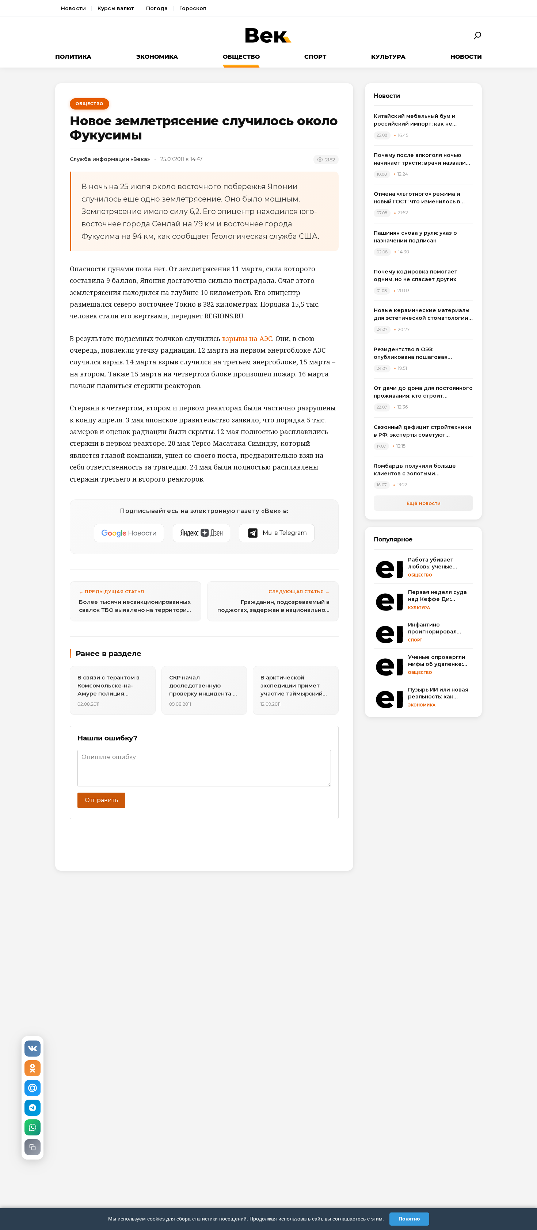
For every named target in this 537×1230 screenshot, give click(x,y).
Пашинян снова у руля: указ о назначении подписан (415, 237)
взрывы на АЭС (247, 338)
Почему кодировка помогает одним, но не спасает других (415, 275)
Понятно (409, 1219)
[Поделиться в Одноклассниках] (32, 1068)
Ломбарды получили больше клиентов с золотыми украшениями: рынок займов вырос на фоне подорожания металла (415, 470)
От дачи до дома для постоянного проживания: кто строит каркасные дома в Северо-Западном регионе (423, 392)
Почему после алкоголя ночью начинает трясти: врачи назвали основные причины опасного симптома (420, 159)
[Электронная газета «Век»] (268, 35)
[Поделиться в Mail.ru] (32, 1088)
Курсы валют (116, 8)
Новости (73, 8)
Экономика (157, 56)
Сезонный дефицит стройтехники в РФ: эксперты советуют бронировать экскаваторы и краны (422, 431)
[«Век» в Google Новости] (129, 533)
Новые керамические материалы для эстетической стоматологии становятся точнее (421, 314)
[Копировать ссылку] (32, 1147)
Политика (73, 56)
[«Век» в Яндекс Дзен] (201, 533)
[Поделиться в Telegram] (32, 1108)
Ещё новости (424, 503)
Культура (388, 56)
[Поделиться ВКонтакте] (32, 1049)
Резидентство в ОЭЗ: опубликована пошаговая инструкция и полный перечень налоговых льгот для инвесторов (421, 353)
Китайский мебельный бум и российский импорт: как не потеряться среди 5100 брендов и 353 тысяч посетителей (423, 120)
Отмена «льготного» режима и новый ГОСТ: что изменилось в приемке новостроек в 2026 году (421, 198)
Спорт (315, 56)
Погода (157, 8)
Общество (241, 56)
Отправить (101, 800)
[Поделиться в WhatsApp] (32, 1127)
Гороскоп (192, 8)
